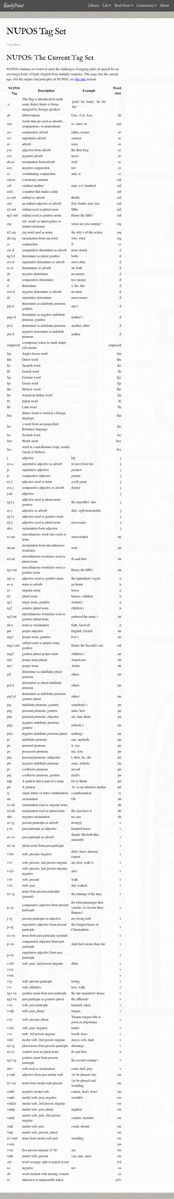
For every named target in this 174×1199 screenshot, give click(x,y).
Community (145, 6)
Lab (105, 6)
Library (93, 6)
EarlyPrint (13, 5)
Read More (122, 6)
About (164, 6)
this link (80, 79)
